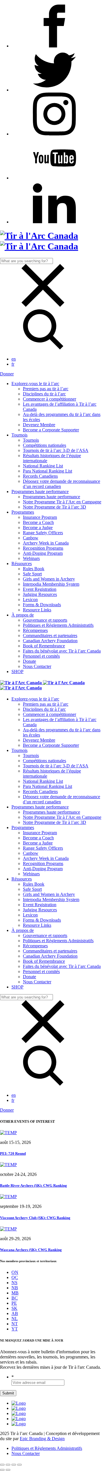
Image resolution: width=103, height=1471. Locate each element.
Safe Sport (32, 573)
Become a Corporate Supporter (51, 429)
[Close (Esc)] (2, 1465)
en (13, 359)
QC (14, 1277)
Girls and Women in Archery (49, 579)
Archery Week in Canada (46, 543)
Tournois (19, 435)
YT (14, 1328)
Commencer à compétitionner (49, 399)
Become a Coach (38, 522)
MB (15, 1292)
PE (14, 1303)
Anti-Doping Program (43, 553)
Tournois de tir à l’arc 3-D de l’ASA (55, 450)
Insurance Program (40, 517)
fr (12, 364)
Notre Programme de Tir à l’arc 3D (54, 507)
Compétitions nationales (44, 445)
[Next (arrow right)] (8, 1470)
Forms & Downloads (42, 604)
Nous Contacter (37, 666)
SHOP (17, 671)
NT (14, 1323)
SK (14, 1308)
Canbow (30, 537)
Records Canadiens (40, 476)
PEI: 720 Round (13, 1153)
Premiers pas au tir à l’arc (45, 388)
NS (14, 1282)
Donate (29, 661)
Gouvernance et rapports (45, 620)
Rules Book (33, 568)
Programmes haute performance (40, 491)
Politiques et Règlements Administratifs (58, 625)
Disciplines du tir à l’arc (44, 393)
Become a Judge (38, 527)
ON (14, 1272)
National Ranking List (43, 465)
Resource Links (37, 609)
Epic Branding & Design (42, 1438)
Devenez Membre (39, 424)
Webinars (31, 558)
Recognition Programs (43, 548)
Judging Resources (40, 594)
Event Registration (39, 589)
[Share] (8, 1465)
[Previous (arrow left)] (2, 1470)
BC (14, 1298)
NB (14, 1287)
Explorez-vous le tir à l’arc (35, 383)
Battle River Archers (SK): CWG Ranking (33, 1185)
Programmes (22, 512)
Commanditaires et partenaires (50, 635)
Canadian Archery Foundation (50, 640)
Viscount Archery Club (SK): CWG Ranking (35, 1218)
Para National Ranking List (47, 471)
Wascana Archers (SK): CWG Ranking (31, 1250)
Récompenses (35, 630)
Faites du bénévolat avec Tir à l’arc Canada (62, 651)
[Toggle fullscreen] (13, 1465)
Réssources (21, 563)
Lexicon (30, 599)
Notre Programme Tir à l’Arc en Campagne (62, 501)
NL (14, 1318)
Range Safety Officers (43, 532)
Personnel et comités (41, 656)
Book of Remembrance (44, 645)
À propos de (22, 615)
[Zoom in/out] (19, 1465)
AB (14, 1313)
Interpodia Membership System (51, 584)
